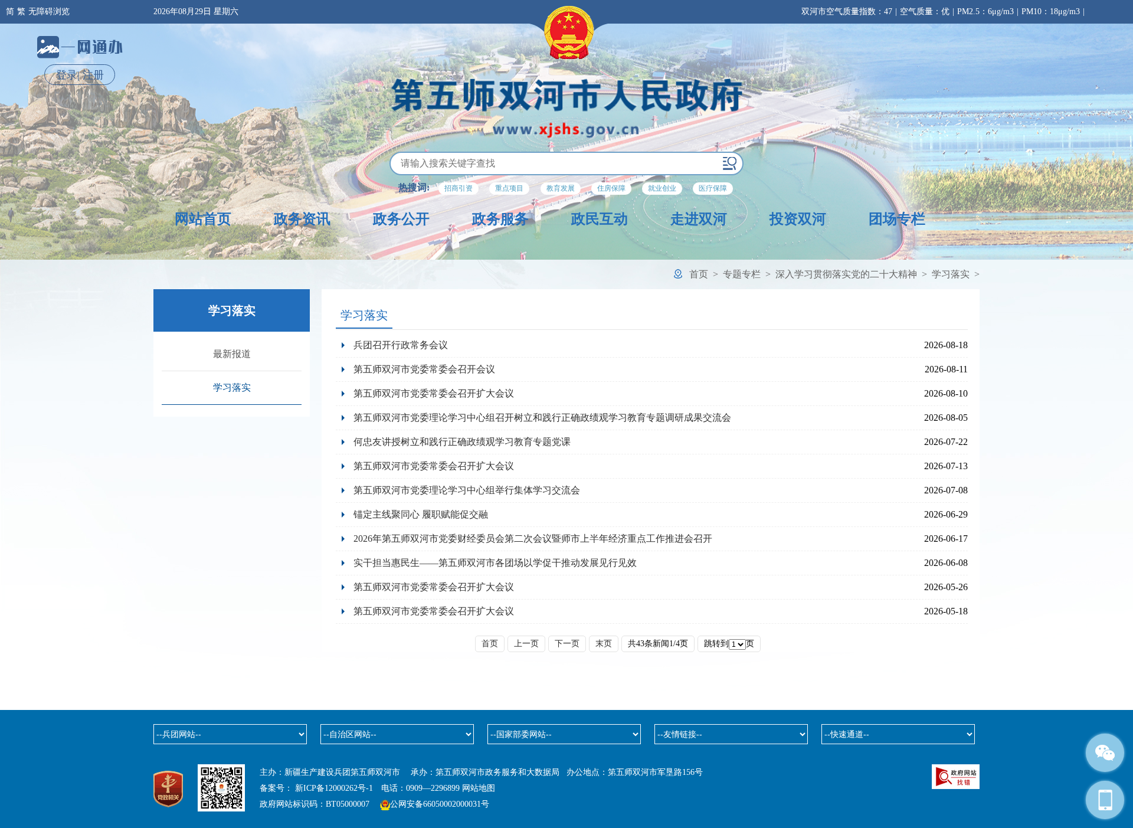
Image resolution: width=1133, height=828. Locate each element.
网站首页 (203, 219)
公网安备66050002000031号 (439, 804)
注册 (93, 75)
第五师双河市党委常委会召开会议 (424, 369)
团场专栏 (897, 219)
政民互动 (599, 219)
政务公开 (401, 219)
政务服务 (500, 219)
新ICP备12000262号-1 (334, 788)
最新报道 (232, 354)
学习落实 (951, 274)
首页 (698, 274)
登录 (66, 75)
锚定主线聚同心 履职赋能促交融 (420, 514)
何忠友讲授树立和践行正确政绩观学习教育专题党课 (462, 442)
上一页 (526, 643)
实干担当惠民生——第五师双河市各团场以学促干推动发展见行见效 (495, 563)
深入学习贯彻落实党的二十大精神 (846, 274)
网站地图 (478, 788)
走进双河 (698, 219)
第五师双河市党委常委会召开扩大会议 (433, 393)
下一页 (567, 643)
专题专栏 (742, 274)
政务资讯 (302, 219)
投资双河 (797, 219)
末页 (603, 643)
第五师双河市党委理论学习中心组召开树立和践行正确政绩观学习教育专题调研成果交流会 (542, 418)
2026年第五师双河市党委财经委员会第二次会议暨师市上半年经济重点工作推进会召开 (532, 539)
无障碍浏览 (49, 11)
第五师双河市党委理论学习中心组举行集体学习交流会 (466, 490)
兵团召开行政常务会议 (400, 345)
